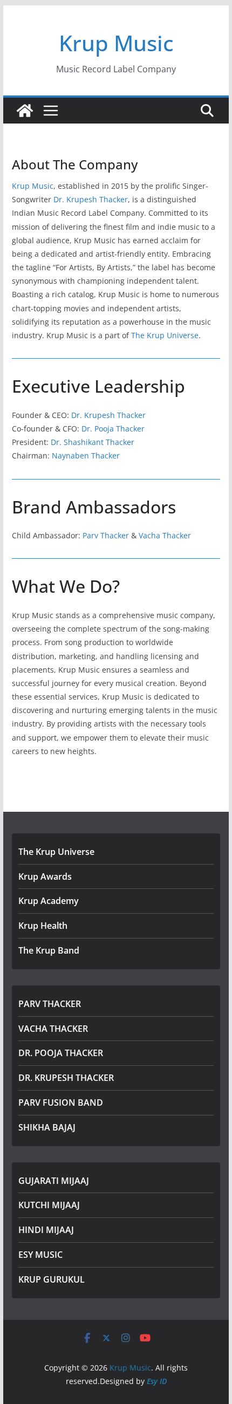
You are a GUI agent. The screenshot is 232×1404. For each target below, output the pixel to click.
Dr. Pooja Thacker (113, 428)
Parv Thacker (106, 535)
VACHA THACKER (53, 1029)
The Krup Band (48, 950)
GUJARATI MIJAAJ (53, 1181)
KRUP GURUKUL (51, 1279)
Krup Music (116, 43)
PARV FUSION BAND (60, 1102)
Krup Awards (45, 876)
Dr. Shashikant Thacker (92, 442)
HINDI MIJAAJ (46, 1230)
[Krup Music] (25, 111)
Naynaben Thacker (86, 455)
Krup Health (42, 926)
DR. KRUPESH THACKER (66, 1078)
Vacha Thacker (165, 535)
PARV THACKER (49, 1004)
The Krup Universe (165, 335)
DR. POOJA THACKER (60, 1053)
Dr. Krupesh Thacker (90, 199)
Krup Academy (48, 901)
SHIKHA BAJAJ (47, 1127)
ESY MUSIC (40, 1255)
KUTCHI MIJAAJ (49, 1205)
